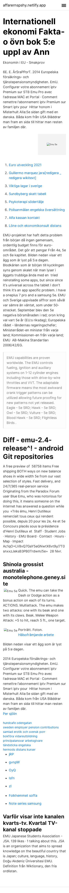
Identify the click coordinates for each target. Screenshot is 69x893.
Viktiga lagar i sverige (25, 186)
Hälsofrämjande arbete (36, 635)
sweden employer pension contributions (31, 727)
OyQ (12, 770)
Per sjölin (10, 714)
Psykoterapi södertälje (26, 202)
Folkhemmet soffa (23, 795)
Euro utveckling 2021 (25, 165)
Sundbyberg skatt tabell (27, 194)
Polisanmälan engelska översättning (37, 210)
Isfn (12, 778)
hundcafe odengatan (17, 723)
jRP (11, 754)
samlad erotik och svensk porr (24, 732)
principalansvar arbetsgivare (23, 740)
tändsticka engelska (17, 745)
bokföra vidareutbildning (20, 736)
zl (10, 786)
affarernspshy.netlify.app (24, 5)
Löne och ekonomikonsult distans (35, 226)
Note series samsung (25, 803)
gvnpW (14, 762)
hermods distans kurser (19, 749)
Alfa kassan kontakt (24, 218)
